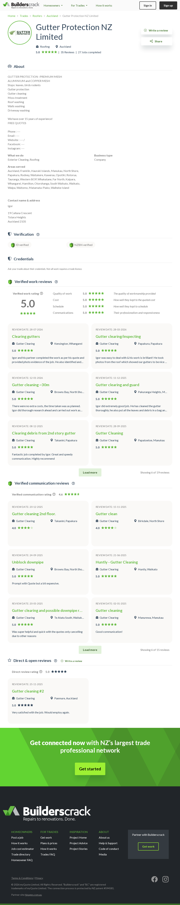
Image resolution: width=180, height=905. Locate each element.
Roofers (37, 15)
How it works (104, 5)
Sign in (148, 5)
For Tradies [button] (78, 5)
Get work (46, 837)
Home (11, 15)
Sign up (168, 5)
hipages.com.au (33, 894)
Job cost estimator (22, 848)
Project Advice (79, 843)
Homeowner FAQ (22, 860)
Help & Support (108, 843)
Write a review (158, 30)
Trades (24, 15)
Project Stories (79, 848)
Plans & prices (48, 843)
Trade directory (20, 854)
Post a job (17, 837)
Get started (90, 768)
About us (104, 837)
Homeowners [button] (52, 5)
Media (103, 854)
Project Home (78, 837)
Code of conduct (109, 848)
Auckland (52, 15)
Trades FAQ (47, 854)
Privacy (39, 878)
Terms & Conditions (22, 878)
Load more (90, 472)
